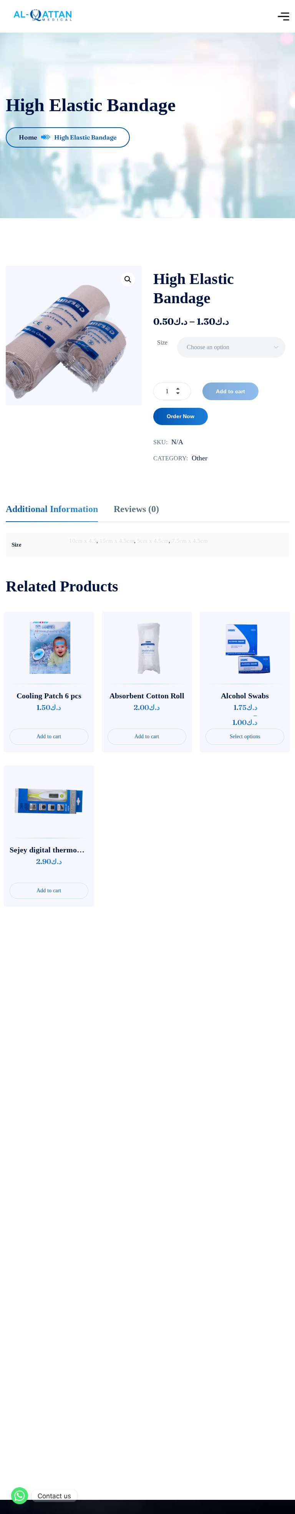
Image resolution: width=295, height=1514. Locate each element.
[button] (128, 279)
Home (28, 137)
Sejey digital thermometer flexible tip (72, 850)
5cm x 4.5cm (153, 541)
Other (199, 458)
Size (162, 342)
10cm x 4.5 (82, 541)
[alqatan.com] (42, 16)
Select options (245, 736)
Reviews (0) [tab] (136, 509)
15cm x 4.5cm (116, 541)
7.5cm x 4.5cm (190, 541)
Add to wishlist (45, 647)
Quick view (68, 647)
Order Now (180, 416)
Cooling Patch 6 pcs (49, 695)
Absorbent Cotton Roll (146, 695)
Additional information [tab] (52, 509)
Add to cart (230, 391)
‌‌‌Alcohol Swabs (245, 695)
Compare (21, 647)
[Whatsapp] (19, 1496)
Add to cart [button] (48, 736)
